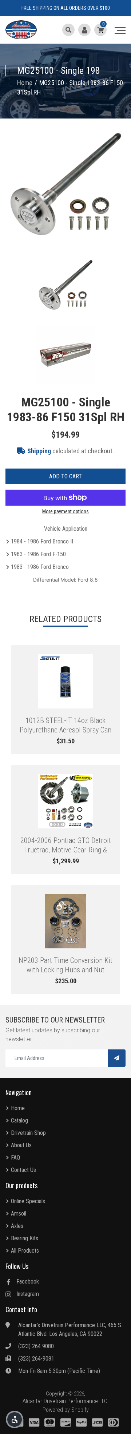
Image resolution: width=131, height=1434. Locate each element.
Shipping (39, 451)
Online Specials (28, 1201)
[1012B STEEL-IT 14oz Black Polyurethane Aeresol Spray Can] (65, 681)
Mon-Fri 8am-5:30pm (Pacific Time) (59, 1370)
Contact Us (23, 1169)
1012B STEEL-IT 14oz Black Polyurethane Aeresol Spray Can (65, 725)
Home (18, 1108)
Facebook (27, 1281)
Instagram (27, 1293)
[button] (14, 1419)
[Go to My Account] (84, 30)
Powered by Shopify (66, 1409)
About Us (21, 1145)
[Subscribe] (117, 1058)
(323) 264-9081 (36, 1358)
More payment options (65, 511)
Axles (17, 1225)
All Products (25, 1250)
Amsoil (18, 1213)
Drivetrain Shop (28, 1132)
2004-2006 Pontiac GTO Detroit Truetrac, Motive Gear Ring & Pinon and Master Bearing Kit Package (65, 845)
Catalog (19, 1120)
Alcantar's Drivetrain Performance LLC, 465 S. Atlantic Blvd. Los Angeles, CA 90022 (70, 1329)
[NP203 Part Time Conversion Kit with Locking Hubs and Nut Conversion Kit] (65, 921)
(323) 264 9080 (36, 1346)
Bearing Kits (24, 1238)
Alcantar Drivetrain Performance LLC (65, 1401)
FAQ (15, 1157)
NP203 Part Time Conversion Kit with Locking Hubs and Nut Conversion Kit (65, 965)
